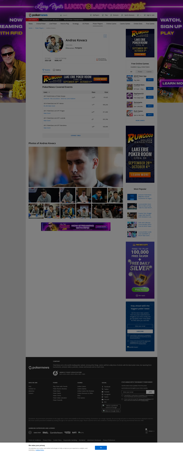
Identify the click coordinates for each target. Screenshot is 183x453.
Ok (101, 448)
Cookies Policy (39, 450)
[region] (91, 448)
